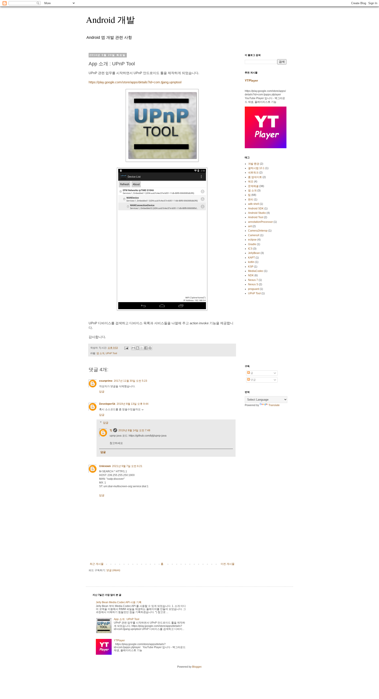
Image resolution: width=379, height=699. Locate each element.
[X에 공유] (141, 348)
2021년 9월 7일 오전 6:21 (127, 466)
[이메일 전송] (126, 347)
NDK (251, 275)
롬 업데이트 (255, 177)
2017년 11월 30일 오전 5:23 (130, 380)
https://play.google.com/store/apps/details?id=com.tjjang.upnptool (135, 82)
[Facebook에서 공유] (146, 348)
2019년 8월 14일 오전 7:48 (134, 430)
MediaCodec (255, 271)
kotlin (251, 262)
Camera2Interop (258, 230)
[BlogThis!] (137, 348)
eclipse (252, 239)
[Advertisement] (272, 329)
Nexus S (253, 284)
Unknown (105, 466)
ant (250, 226)
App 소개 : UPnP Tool (126, 619)
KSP (250, 266)
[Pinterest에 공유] (150, 348)
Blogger (196, 666)
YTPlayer (251, 80)
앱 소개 (100, 353)
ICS (250, 248)
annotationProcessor (260, 221)
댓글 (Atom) (113, 570)
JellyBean (254, 253)
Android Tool (255, 217)
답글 (101, 391)
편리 (250, 199)
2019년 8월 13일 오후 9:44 (132, 403)
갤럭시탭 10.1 (256, 168)
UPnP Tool (111, 353)
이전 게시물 (227, 563)
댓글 (253, 379)
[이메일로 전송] (133, 348)
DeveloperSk (107, 403)
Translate (274, 405)
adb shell (253, 203)
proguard (253, 289)
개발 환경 (253, 163)
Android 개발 (110, 19)
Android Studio (257, 212)
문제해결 (253, 186)
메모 (250, 181)
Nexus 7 (253, 280)
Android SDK (256, 208)
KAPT (251, 257)
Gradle (252, 244)
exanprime (106, 380)
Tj (111, 430)
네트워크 (253, 172)
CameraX (253, 235)
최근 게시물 (97, 563)
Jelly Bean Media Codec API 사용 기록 (118, 602)
